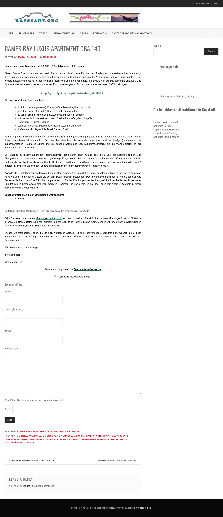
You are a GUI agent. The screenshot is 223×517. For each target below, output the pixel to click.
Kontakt (98, 33)
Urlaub (30, 442)
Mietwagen (37, 439)
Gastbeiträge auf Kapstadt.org (132, 33)
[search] (213, 33)
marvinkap (50, 57)
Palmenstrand (56, 439)
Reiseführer (26, 33)
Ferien (80, 436)
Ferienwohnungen (99, 436)
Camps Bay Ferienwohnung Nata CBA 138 (31, 460)
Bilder (84, 33)
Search (157, 45)
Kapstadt (119, 436)
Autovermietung (64, 33)
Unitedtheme (144, 508)
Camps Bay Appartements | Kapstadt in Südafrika (48, 431)
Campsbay (67, 436)
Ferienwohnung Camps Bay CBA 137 (117, 460)
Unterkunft (117, 439)
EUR (178, 96)
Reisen (73, 439)
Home (10, 33)
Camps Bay (51, 436)
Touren (44, 33)
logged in (28, 485)
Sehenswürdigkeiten (93, 439)
